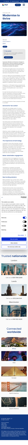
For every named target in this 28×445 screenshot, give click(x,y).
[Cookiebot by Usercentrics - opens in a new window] (21, 197)
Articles (4, 46)
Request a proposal (15, 1)
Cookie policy (4, 426)
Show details (21, 235)
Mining (4, 43)
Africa (14, 348)
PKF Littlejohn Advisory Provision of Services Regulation (12, 428)
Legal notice (3, 423)
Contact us (18, 4)
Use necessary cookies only (14, 246)
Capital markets (6, 41)
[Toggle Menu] (24, 5)
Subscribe (7, 1)
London (14, 260)
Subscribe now (8, 57)
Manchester (14, 302)
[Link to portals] (20, 1)
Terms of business (5, 422)
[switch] (25, 222)
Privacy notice (4, 424)
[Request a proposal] (10, 1)
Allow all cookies (14, 239)
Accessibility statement (5, 427)
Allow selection (14, 242)
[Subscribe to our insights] (4, 1)
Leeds (14, 281)
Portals (23, 1)
